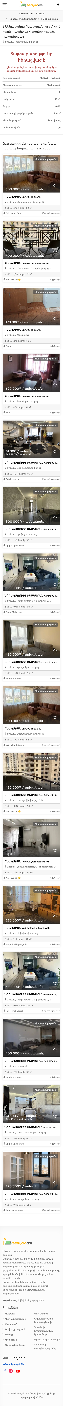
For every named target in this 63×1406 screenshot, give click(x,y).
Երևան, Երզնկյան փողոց (21, 534)
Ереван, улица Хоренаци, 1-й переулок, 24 (31, 866)
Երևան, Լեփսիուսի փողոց (22, 933)
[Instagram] (11, 1371)
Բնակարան (23, 197)
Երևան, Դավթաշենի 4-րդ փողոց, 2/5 (28, 600)
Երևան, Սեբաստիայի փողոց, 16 (25, 202)
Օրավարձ (11, 1324)
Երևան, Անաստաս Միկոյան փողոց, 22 (29, 268)
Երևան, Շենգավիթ (17, 335)
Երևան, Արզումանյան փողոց (23, 467)
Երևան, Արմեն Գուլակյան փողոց (26, 1132)
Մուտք (9, 1334)
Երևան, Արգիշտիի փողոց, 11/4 (24, 800)
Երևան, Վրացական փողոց (22, 667)
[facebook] (5, 1371)
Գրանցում (11, 1339)
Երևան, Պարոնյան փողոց (22, 401)
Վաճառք (10, 1313)
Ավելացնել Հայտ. (15, 1345)
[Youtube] (18, 1371)
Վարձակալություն (15, 1318)
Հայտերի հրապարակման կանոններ (43, 1331)
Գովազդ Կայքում (15, 1329)
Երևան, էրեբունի (16, 1066)
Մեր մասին (41, 1313)
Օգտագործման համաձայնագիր (43, 1320)
